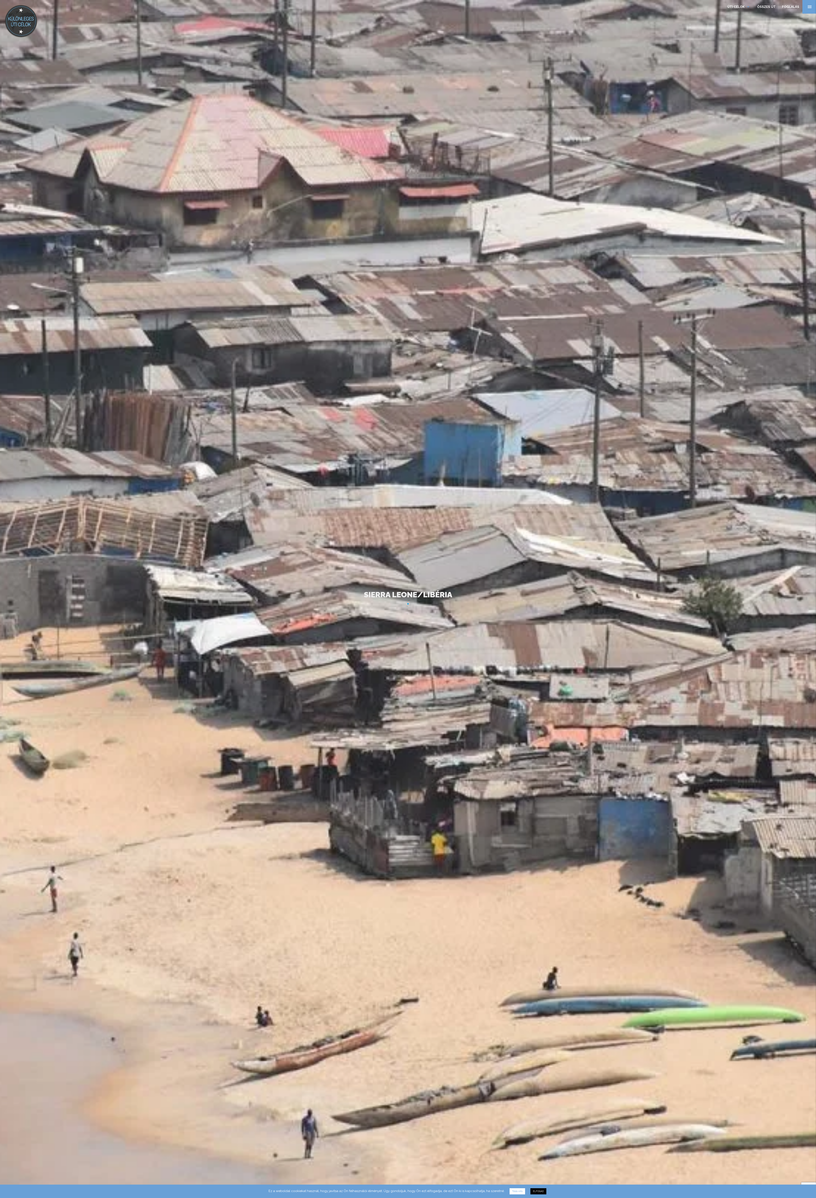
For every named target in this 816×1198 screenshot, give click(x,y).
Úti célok (739, 6)
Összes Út (766, 7)
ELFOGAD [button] (538, 1191)
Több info (517, 1191)
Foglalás (790, 7)
